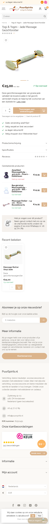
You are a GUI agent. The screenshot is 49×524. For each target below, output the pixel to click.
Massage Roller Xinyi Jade (11, 268)
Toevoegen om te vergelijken (13, 116)
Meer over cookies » (24, 519)
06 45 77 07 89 (13, 408)
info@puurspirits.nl (15, 416)
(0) (14, 33)
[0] (45, 8)
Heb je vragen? (35, 520)
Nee (39, 516)
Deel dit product (32, 116)
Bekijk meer (36, 453)
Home (4, 23)
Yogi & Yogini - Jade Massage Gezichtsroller (28, 23)
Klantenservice (24, 356)
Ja (33, 516)
